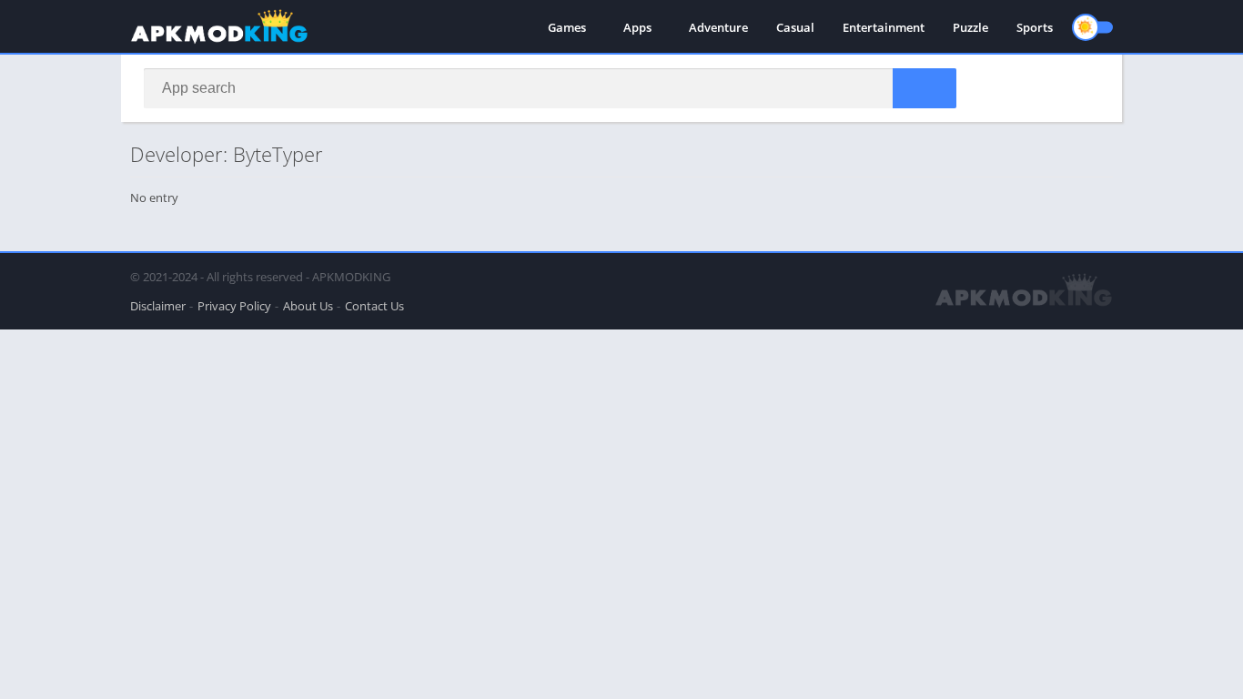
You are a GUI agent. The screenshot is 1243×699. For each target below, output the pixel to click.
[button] (924, 88)
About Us (308, 306)
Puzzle (970, 27)
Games (567, 27)
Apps (637, 27)
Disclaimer (158, 306)
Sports (1034, 27)
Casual (795, 27)
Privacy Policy (234, 306)
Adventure (718, 27)
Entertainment (884, 27)
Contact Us (374, 306)
